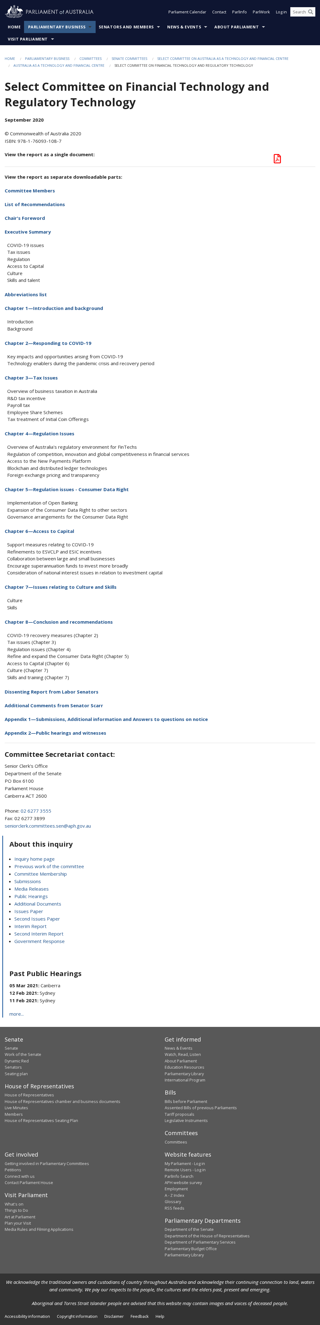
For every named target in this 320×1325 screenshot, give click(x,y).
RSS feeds (174, 1208)
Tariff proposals (179, 1114)
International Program (185, 1080)
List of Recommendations (35, 204)
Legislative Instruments (186, 1120)
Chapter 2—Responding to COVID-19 (48, 343)
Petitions (13, 1170)
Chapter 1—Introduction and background (54, 308)
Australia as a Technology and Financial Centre (58, 65)
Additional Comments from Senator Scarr (54, 705)
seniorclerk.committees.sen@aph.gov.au (48, 826)
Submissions (27, 881)
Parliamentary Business (57, 27)
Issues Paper (28, 911)
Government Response (39, 941)
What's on (14, 1204)
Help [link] (160, 1316)
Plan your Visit (18, 1223)
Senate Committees (129, 58)
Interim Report (30, 926)
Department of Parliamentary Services (200, 1242)
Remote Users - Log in (185, 1170)
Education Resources (184, 1067)
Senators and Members (126, 27)
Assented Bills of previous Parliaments (201, 1107)
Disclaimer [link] (114, 1316)
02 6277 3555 (36, 811)
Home (14, 27)
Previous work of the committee (49, 866)
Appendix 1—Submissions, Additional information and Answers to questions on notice (106, 719)
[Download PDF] (277, 160)
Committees (90, 58)
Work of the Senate (23, 1054)
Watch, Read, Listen (183, 1054)
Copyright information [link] (77, 1316)
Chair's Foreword (25, 218)
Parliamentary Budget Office (191, 1248)
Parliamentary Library (184, 1073)
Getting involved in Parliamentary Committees (47, 1163)
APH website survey (183, 1182)
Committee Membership (40, 874)
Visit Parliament (28, 39)
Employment (176, 1189)
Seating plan (16, 1073)
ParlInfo (239, 12)
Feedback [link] (140, 1316)
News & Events (184, 27)
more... (16, 1014)
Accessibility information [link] (27, 1316)
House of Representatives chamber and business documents (62, 1101)
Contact (219, 12)
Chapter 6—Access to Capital (39, 531)
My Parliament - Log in (185, 1163)
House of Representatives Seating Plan (41, 1120)
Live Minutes (16, 1107)
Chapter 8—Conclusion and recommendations (59, 622)
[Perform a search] (310, 12)
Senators (13, 1067)
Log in (281, 12)
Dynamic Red (17, 1061)
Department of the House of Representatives (207, 1236)
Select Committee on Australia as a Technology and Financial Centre (222, 58)
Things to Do (16, 1210)
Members (14, 1114)
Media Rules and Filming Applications (39, 1229)
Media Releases (31, 889)
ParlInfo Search (179, 1176)
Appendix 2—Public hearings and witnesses (55, 733)
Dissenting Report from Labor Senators (51, 692)
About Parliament (236, 27)
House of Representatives (29, 1095)
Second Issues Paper (37, 919)
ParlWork (261, 12)
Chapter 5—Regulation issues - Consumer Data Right (67, 489)
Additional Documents (37, 904)
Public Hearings (31, 896)
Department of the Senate (189, 1229)
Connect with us (20, 1176)
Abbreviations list (26, 294)
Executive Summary (28, 232)
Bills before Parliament (186, 1101)
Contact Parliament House (29, 1182)
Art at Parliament (20, 1217)
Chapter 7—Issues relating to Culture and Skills (61, 587)
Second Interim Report (38, 934)
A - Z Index (174, 1195)
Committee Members (30, 190)
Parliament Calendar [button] (187, 12)
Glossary (173, 1201)
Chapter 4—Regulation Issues (39, 433)
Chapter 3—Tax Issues (31, 378)
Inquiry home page (34, 859)
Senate (11, 1048)
